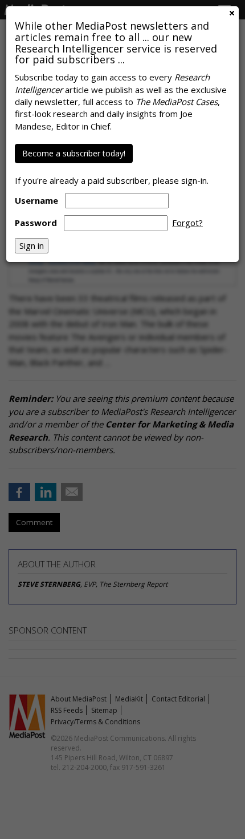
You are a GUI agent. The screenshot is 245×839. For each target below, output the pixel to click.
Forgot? (187, 222)
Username (36, 200)
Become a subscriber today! (73, 153)
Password (36, 222)
